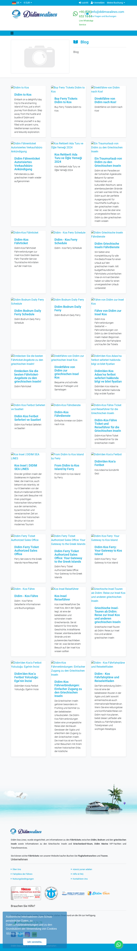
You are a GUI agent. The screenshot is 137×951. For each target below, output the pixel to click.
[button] (16, 3)
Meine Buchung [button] (115, 2)
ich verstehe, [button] (34, 941)
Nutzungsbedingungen (23, 879)
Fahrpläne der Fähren (22, 874)
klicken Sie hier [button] (15, 933)
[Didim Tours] (98, 893)
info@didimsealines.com (107, 12)
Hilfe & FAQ (77, 874)
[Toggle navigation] (12, 33)
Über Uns (16, 869)
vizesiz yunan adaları (82, 869)
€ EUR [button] (27, 2)
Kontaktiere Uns (80, 879)
